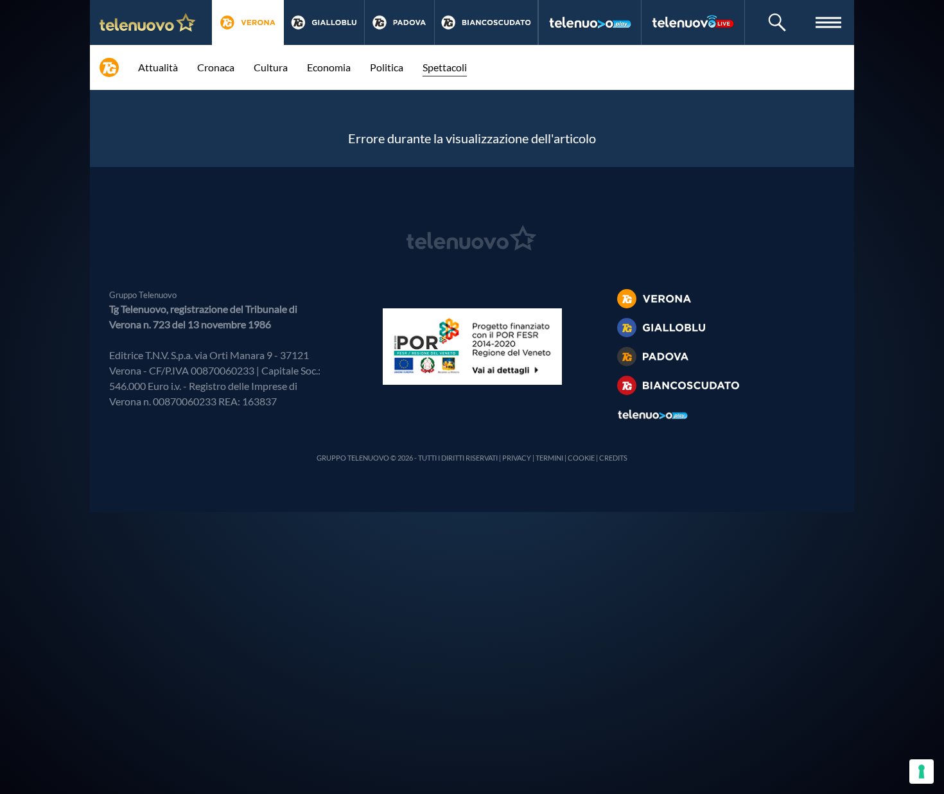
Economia (329, 67)
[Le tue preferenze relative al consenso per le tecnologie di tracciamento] (921, 771)
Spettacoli (445, 67)
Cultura (271, 67)
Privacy (516, 458)
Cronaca (215, 67)
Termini (549, 458)
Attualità (158, 67)
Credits (613, 458)
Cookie (581, 458)
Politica (386, 67)
